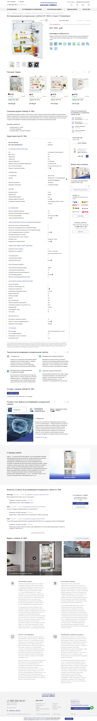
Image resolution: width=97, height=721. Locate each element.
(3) (45, 96)
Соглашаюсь (69, 718)
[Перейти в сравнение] (77, 4)
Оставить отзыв (13, 393)
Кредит (38, 707)
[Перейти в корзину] (83, 4)
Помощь (55, 705)
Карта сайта (73, 714)
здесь (31, 502)
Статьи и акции (71, 2)
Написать (80, 231)
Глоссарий (55, 703)
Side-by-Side (86, 9)
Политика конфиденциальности (43, 714)
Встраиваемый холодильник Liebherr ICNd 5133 (34, 506)
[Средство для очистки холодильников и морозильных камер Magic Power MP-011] (75, 150)
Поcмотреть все (80, 507)
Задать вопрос (80, 503)
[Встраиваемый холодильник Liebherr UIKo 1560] (80, 84)
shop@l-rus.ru (75, 702)
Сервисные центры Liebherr (42, 708)
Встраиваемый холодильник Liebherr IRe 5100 (34, 518)
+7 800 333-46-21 (12, 4)
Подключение (39, 705)
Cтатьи (37, 710)
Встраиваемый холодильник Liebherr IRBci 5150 (36, 494)
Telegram (22, 1)
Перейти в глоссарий (40, 437)
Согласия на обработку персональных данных (48, 719)
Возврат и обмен (57, 707)
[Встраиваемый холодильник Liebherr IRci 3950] (16, 84)
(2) (24, 96)
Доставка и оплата (40, 703)
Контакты (55, 708)
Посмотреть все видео (82, 538)
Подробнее (80, 216)
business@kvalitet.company (80, 705)
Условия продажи (56, 714)
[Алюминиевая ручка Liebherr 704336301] (75, 143)
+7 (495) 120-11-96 (80, 226)
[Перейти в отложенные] (71, 4)
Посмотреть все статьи (80, 189)
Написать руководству (80, 708)
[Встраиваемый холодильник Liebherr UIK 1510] (38, 84)
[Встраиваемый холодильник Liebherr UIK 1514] (59, 84)
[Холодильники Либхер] (48, 4)
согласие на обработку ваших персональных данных (34, 718)
